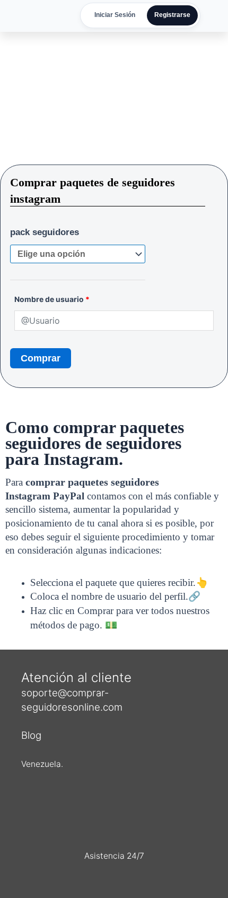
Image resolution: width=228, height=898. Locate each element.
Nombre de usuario (52, 299)
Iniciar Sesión (114, 15)
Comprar (40, 358)
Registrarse (172, 15)
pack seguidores (44, 232)
